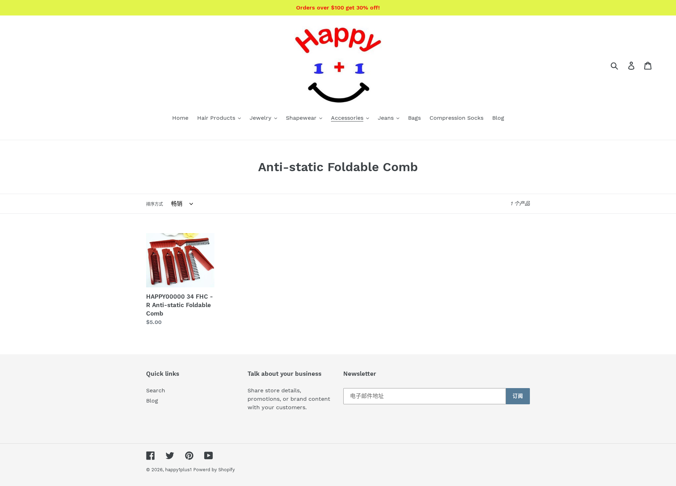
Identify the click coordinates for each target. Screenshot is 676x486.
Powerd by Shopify (214, 469)
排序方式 (154, 204)
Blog (152, 400)
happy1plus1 (178, 469)
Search (155, 390)
